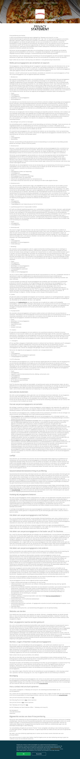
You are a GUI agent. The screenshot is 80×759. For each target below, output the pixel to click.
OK (23, 754)
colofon (55, 3)
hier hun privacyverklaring (53, 596)
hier (33, 697)
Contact (47, 3)
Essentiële (39, 754)
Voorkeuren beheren (55, 748)
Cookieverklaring (22, 302)
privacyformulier (16, 490)
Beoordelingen (38, 3)
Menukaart (27, 3)
